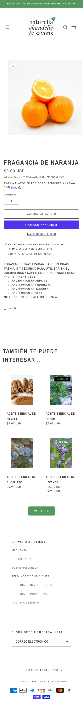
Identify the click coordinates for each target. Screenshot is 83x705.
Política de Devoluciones (32, 585)
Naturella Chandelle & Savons (46, 681)
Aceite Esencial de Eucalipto (21, 480)
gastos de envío (17, 177)
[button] (7, 27)
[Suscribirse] (67, 641)
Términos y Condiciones (30, 576)
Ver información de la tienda (30, 253)
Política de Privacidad (29, 593)
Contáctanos (22, 559)
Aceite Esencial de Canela (21, 416)
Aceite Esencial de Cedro (60, 416)
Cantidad (10, 194)
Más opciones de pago (41, 234)
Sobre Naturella (25, 567)
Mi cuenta (19, 550)
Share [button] (12, 308)
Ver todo (41, 511)
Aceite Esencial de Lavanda (60, 480)
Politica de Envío (25, 602)
